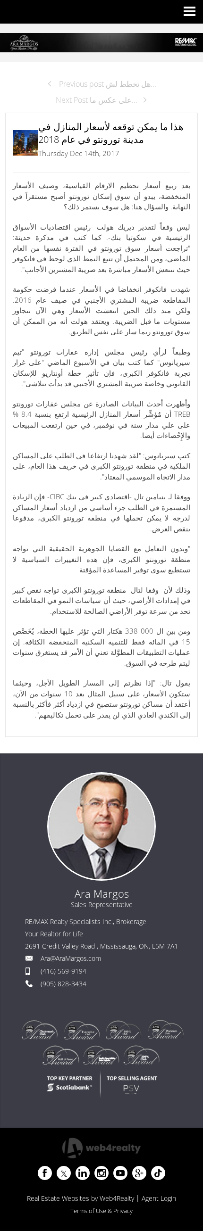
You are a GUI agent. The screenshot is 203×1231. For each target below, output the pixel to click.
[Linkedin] (83, 1173)
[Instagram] (101, 1173)
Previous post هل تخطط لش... (106, 84)
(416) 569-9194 (63, 971)
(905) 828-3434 (63, 983)
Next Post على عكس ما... (96, 100)
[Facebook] (45, 1173)
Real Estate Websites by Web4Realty (80, 1198)
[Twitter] (64, 1173)
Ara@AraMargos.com (71, 958)
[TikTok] (158, 1173)
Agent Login (159, 1198)
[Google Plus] (139, 1173)
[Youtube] (120, 1173)
